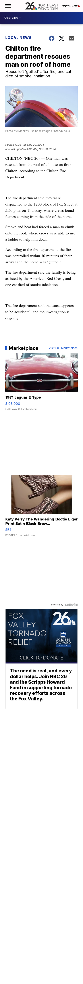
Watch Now (70, 6)
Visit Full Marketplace (63, 348)
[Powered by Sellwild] (71, 604)
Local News (18, 37)
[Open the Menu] (7, 6)
